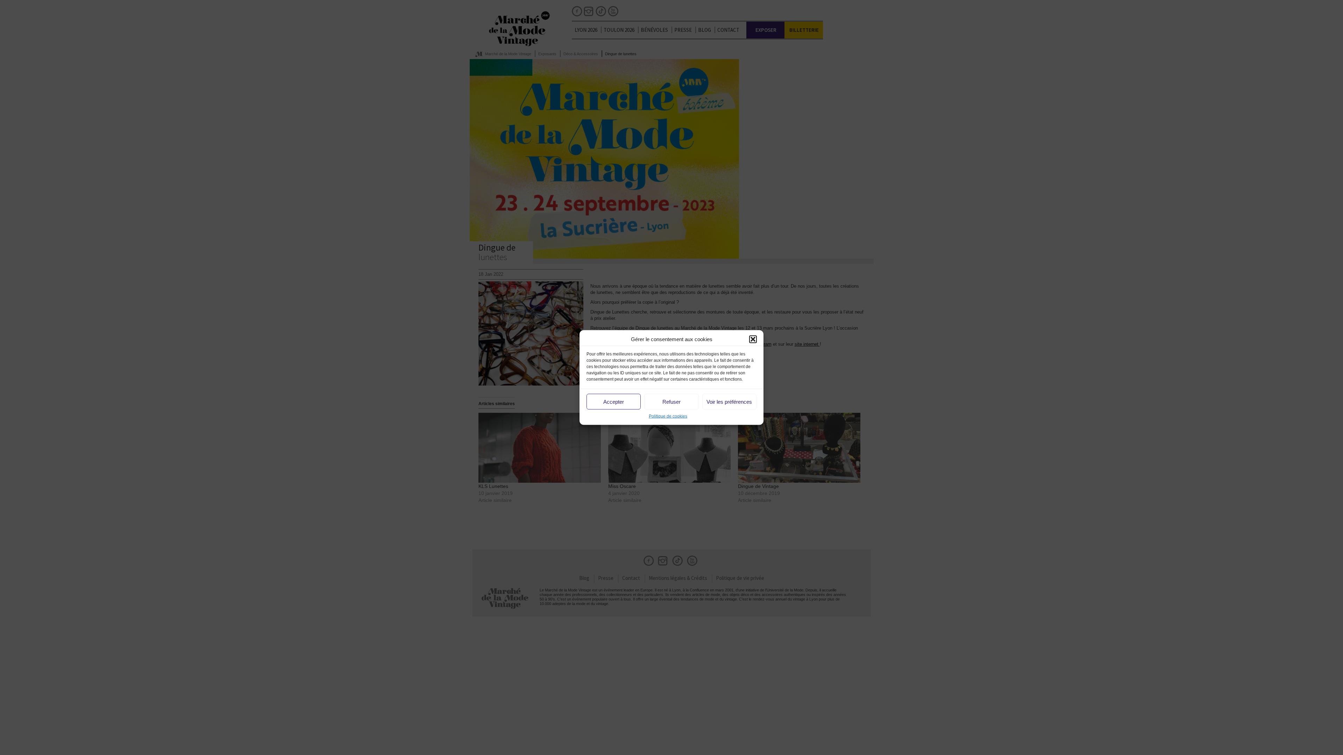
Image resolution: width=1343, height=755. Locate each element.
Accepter (613, 401)
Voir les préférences (729, 401)
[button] (752, 339)
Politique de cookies (668, 416)
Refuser (671, 401)
